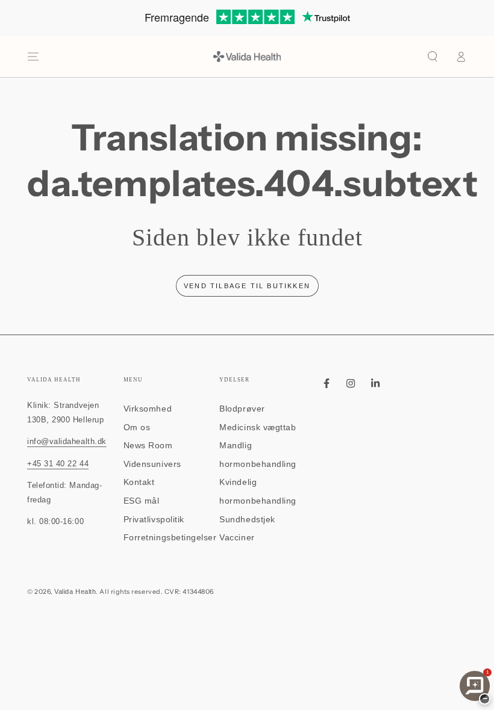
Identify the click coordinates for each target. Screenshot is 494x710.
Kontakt (139, 482)
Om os (137, 427)
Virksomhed (148, 408)
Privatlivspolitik (154, 519)
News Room (148, 445)
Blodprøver (241, 408)
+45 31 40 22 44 (58, 464)
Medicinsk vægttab (257, 427)
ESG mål (142, 500)
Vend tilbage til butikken (247, 285)
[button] (433, 57)
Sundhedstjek (247, 519)
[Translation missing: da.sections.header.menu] (33, 57)
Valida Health (75, 591)
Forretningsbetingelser (170, 537)
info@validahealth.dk (67, 441)
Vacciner (236, 537)
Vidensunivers (152, 464)
